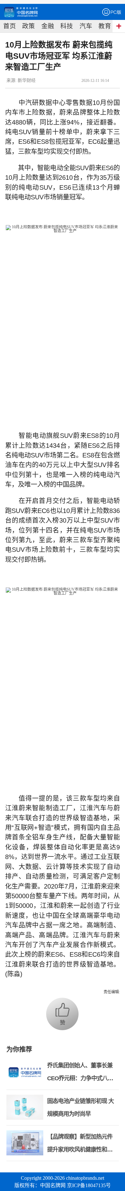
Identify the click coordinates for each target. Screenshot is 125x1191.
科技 (66, 26)
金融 (47, 26)
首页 (9, 26)
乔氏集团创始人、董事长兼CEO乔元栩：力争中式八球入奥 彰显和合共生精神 (80, 1078)
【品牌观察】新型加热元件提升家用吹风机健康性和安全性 (80, 1150)
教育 (104, 26)
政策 (28, 26)
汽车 (85, 26)
